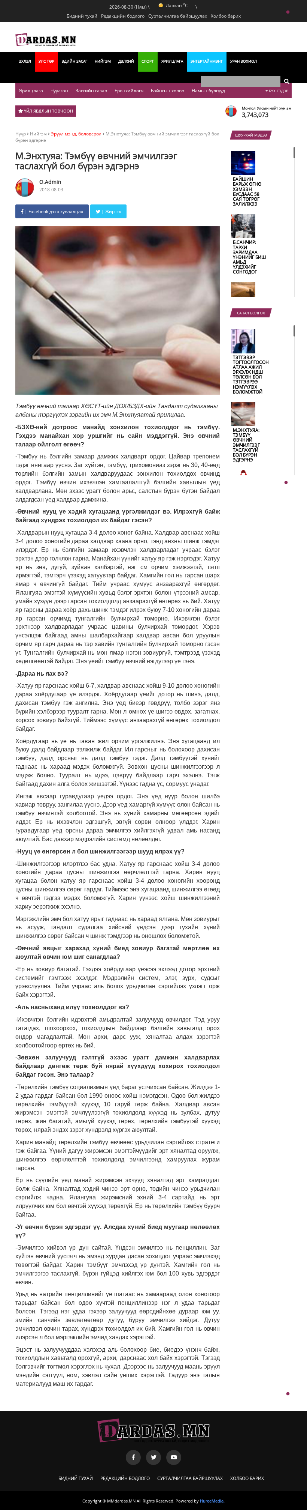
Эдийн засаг (74, 61)
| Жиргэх (110, 211)
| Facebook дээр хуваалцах (53, 211)
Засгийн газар (91, 90)
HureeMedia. (212, 1501)
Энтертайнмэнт (207, 61)
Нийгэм (103, 61)
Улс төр (46, 61)
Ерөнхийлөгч (129, 90)
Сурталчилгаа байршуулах (190, 1478)
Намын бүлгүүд (208, 90)
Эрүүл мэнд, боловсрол (76, 134)
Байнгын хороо (167, 90)
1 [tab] (288, 12)
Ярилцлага (172, 61)
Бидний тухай (82, 16)
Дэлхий (126, 61)
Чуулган (59, 90)
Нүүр (20, 134)
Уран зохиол (243, 61)
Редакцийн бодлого (125, 1478)
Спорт (148, 61)
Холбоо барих (247, 1478)
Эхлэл (25, 61)
